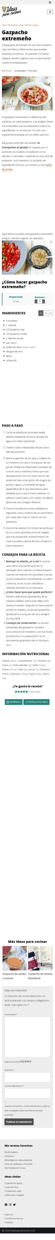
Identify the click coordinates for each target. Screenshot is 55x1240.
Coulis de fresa (11, 1187)
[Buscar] (50, 2)
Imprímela (15, 702)
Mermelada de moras (14, 1167)
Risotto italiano (11, 1152)
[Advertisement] (27, 203)
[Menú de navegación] (50, 12)
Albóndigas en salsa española (18, 1160)
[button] (16, 691)
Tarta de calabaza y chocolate (18, 1163)
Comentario (10, 1014)
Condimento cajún (13, 1191)
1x (41, 313)
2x (46, 313)
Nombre (9, 1070)
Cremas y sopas (31, 25)
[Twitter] (14, 1205)
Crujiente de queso (13, 1183)
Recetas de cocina (15, 25)
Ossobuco (9, 1156)
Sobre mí (8, 1214)
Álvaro (9, 71)
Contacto (8, 1222)
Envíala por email (38, 702)
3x (51, 313)
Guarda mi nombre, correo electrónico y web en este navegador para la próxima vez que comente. (27, 1110)
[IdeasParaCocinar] (11, 11)
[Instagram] (10, 1205)
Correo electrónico (14, 1085)
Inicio (4, 25)
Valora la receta (11, 1061)
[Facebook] (6, 1205)
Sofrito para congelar (14, 1194)
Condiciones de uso (13, 1218)
